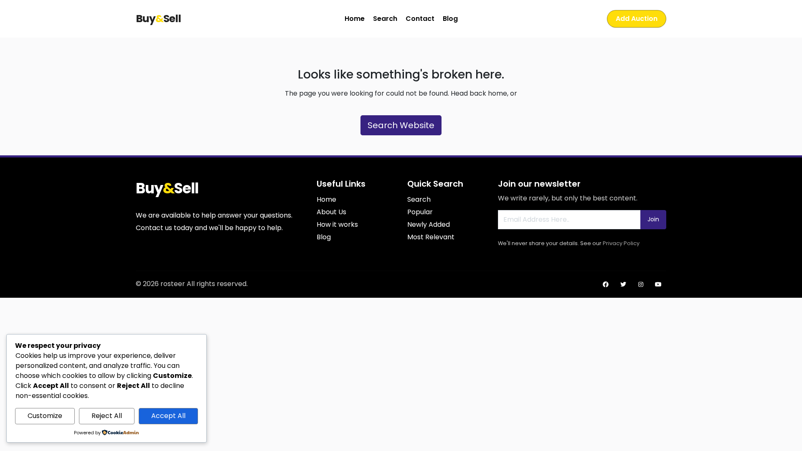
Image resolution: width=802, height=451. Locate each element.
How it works (337, 224)
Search (385, 18)
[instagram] (640, 284)
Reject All (106, 416)
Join (653, 219)
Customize (45, 416)
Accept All (168, 416)
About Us (331, 212)
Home (355, 18)
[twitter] (623, 284)
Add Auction (636, 18)
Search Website (401, 125)
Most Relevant (430, 237)
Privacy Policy (621, 243)
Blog (450, 18)
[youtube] (658, 284)
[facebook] (605, 284)
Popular (420, 212)
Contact (420, 18)
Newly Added (428, 224)
